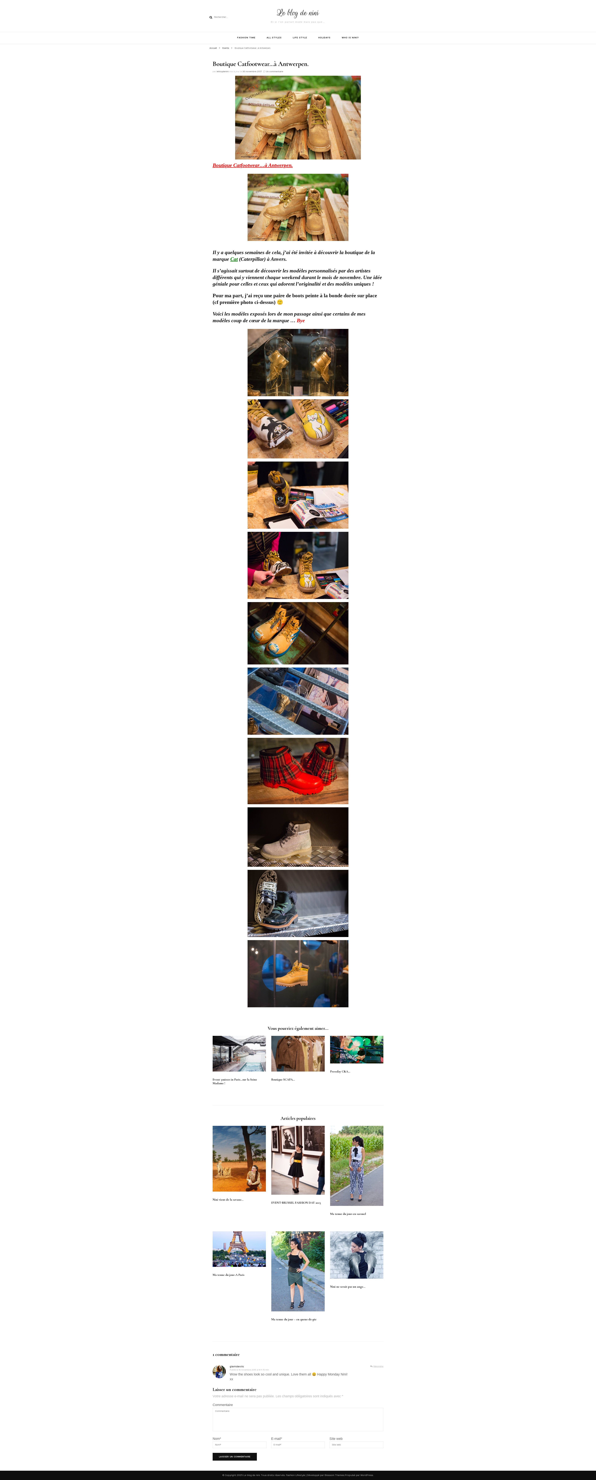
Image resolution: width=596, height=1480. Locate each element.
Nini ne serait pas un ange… (347, 1287)
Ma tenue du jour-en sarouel (348, 1214)
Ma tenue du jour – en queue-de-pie (293, 1319)
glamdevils (237, 1366)
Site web (336, 1439)
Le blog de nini (298, 12)
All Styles (274, 37)
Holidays (324, 37)
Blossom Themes (334, 1475)
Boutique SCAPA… (283, 1079)
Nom (217, 1439)
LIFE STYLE (300, 37)
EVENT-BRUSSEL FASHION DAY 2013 (296, 1203)
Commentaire (223, 1405)
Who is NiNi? (350, 37)
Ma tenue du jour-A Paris (228, 1275)
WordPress (366, 1475)
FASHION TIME (246, 37)
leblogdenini (223, 71)
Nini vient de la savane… (228, 1200)
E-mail (276, 1439)
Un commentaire (274, 71)
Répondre (378, 1366)
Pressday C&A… (340, 1071)
